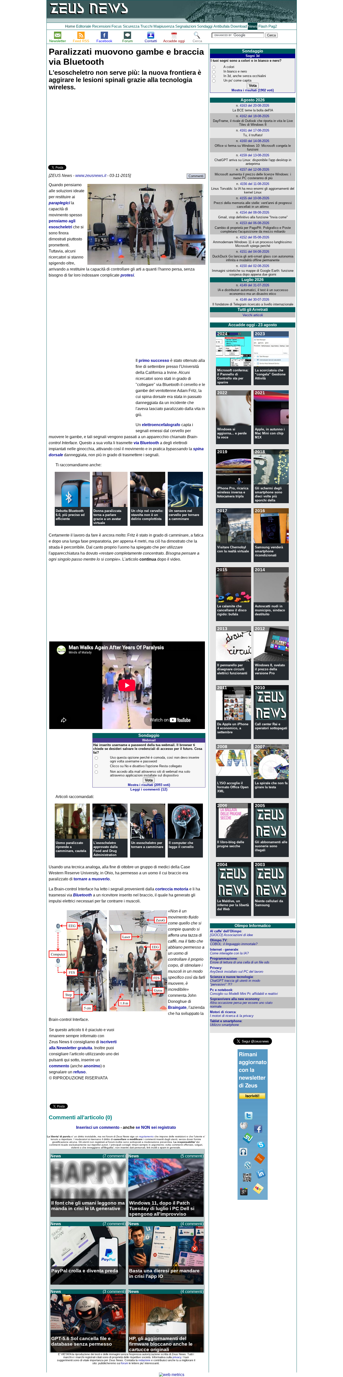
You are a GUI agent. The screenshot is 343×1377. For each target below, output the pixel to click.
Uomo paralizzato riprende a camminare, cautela (71, 847)
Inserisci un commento (98, 1127)
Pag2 (272, 26)
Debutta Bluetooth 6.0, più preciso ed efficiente (70, 515)
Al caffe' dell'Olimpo (225, 931)
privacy (177, 1357)
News (252, 26)
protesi (127, 275)
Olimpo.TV (218, 940)
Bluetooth (82, 895)
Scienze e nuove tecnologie (231, 977)
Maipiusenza (163, 26)
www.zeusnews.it (90, 175)
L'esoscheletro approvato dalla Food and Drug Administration (105, 849)
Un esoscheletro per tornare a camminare (147, 845)
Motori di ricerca (223, 1012)
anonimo (92, 1066)
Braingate (177, 1007)
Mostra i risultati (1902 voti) (253, 90)
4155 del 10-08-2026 (254, 198)
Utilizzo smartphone (224, 1025)
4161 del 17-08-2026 (254, 130)
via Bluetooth (146, 443)
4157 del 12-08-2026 (254, 169)
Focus (116, 26)
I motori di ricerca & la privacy (232, 1016)
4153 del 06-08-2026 (254, 223)
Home (70, 26)
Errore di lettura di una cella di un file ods (239, 962)
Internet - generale (224, 949)
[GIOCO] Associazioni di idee (231, 935)
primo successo (154, 360)
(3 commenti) (114, 1291)
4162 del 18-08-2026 (254, 116)
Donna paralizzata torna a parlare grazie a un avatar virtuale (107, 517)
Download (239, 26)
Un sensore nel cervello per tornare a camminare (184, 515)
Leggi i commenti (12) (148, 789)
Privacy (215, 968)
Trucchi (146, 26)
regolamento (146, 1136)
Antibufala (221, 26)
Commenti (196, 176)
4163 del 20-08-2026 (254, 105)
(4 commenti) (192, 1224)
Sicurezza (131, 26)
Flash (262, 26)
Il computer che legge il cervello (181, 845)
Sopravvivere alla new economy (234, 999)
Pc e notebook (221, 990)
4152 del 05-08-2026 (254, 237)
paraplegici (59, 203)
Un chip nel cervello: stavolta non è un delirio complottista (147, 515)
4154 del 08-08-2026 (254, 212)
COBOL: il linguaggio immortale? (233, 944)
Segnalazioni (185, 26)
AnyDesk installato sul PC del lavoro (236, 971)
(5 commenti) (192, 1156)
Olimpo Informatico (253, 926)
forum (124, 1363)
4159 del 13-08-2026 (254, 155)
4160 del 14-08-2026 (254, 141)
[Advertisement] (86, 128)
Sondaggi (204, 26)
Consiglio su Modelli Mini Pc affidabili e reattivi (244, 994)
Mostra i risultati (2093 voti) (149, 785)
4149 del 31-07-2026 (254, 285)
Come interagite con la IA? (229, 953)
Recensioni (101, 26)
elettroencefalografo (161, 425)
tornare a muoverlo (92, 879)
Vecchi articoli (253, 315)
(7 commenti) (114, 1156)
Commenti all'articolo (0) (80, 1117)
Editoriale (83, 26)
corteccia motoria (171, 889)
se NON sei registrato (156, 1127)
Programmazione (223, 958)
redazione (144, 1360)
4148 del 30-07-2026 (254, 299)
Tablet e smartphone (226, 1021)
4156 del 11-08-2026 (254, 184)
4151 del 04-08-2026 (254, 251)
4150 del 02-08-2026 (254, 266)
